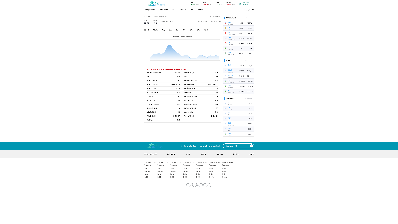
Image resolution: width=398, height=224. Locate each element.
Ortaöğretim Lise (150, 9)
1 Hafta (155, 30)
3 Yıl (191, 30)
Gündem (183, 9)
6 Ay (177, 30)
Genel (174, 9)
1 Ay (163, 30)
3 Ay (170, 30)
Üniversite (164, 9)
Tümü (206, 30)
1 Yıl (184, 30)
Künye (251, 154)
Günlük (146, 30)
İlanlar (192, 9)
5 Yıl (198, 30)
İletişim (200, 9)
